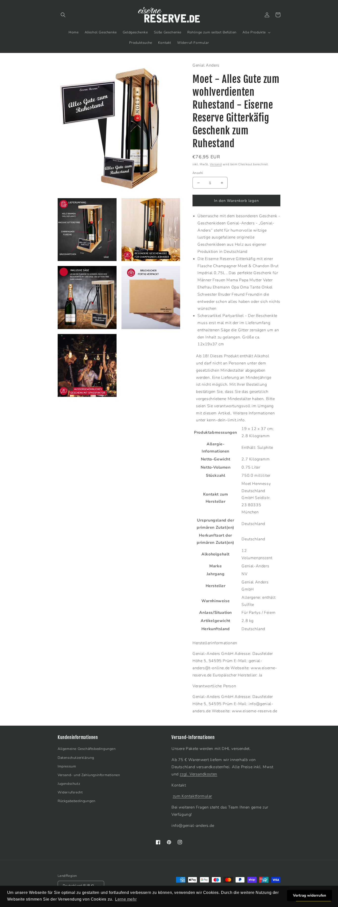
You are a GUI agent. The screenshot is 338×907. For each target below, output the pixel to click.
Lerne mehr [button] (126, 899)
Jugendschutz (69, 783)
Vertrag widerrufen (309, 895)
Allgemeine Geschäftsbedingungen (87, 748)
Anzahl (198, 173)
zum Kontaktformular (192, 796)
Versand (216, 164)
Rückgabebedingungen (76, 801)
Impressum (67, 766)
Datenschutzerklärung (76, 757)
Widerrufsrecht (70, 792)
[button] (63, 14)
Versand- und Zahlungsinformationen (89, 775)
